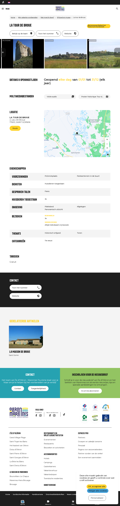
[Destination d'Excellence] (95, 407)
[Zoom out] (107, 144)
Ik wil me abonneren (90, 391)
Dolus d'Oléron (16, 449)
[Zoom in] (107, 139)
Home (13, 17)
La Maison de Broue (19, 351)
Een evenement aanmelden (89, 457)
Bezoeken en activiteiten (54, 447)
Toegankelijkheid (38, 388)
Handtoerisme (50, 485)
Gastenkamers (50, 466)
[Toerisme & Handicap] (3, 2)
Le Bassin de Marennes (19, 472)
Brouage (13, 484)
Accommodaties (50, 454)
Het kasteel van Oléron (19, 445)
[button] (3, 52)
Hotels (46, 458)
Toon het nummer (19, 288)
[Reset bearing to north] (107, 148)
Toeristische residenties (53, 478)
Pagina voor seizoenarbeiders (90, 449)
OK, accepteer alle (96, 486)
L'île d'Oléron (15, 433)
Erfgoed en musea (63, 17)
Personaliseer (97, 498)
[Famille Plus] (105, 407)
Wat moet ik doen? (47, 17)
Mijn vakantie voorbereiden (28, 17)
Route (15, 128)
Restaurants (49, 443)
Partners (81, 437)
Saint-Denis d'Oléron (18, 465)
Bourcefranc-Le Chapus (19, 476)
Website (15, 296)
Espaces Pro (83, 433)
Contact (17, 388)
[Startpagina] (60, 9)
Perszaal (81, 445)
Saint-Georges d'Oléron (19, 457)
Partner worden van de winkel (90, 453)
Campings (48, 462)
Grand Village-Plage (18, 437)
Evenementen (50, 440)
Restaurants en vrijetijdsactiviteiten (53, 434)
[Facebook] (36, 415)
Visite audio (52, 97)
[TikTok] (64, 414)
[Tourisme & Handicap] (105, 418)
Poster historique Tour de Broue (95, 97)
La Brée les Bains (17, 461)
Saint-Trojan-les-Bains (18, 441)
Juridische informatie (21, 494)
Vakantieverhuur (50, 470)
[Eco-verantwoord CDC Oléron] (95, 418)
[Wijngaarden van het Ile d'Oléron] (84, 418)
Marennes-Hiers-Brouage (20, 480)
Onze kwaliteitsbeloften (55, 494)
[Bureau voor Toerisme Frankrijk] (84, 407)
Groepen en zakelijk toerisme (90, 441)
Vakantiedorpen (50, 474)
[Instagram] (40, 415)
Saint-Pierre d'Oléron (18, 453)
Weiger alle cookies (97, 491)
